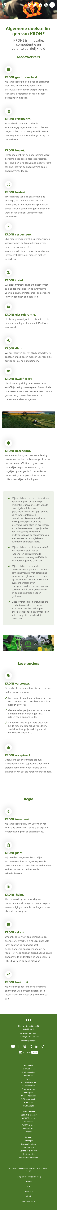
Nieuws (28, 1131)
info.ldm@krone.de (28, 1040)
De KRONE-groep (28, 1125)
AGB (28, 1186)
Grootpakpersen (28, 1089)
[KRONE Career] (40, 5)
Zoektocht (28, 1191)
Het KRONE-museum (28, 1115)
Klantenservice (29, 1154)
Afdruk (28, 1196)
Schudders (28, 1075)
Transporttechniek (28, 1095)
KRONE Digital (28, 1106)
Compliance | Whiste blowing (28, 1176)
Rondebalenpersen (28, 1082)
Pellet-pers (28, 1092)
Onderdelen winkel (28, 1144)
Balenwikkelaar (28, 1085)
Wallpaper (28, 1121)
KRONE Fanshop (28, 1118)
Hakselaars (28, 1102)
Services (28, 1137)
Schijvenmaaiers (28, 1072)
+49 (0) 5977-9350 (30, 1033)
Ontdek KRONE (28, 1111)
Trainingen (28, 1140)
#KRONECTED (28, 1128)
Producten (28, 1065)
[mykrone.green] (35, 5)
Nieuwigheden (29, 1068)
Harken (29, 1079)
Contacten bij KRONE (28, 1150)
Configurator (28, 1147)
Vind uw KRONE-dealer (28, 1157)
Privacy (29, 1181)
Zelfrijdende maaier (28, 1099)
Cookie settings (28, 1201)
